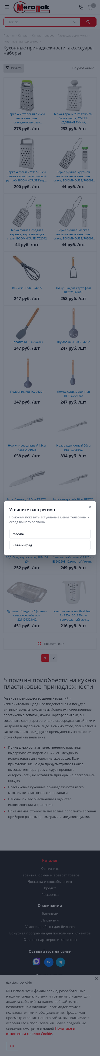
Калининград (22, 545)
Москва (18, 534)
